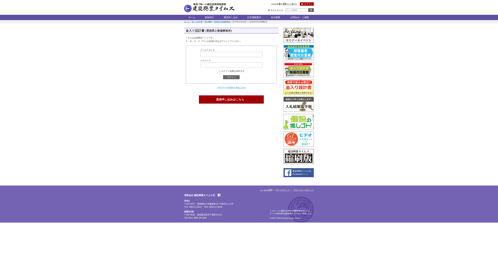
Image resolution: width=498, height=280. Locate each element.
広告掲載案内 (254, 17)
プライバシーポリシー (303, 190)
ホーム (191, 17)
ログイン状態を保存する (233, 71)
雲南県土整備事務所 (222, 22)
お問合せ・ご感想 (299, 17)
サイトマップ (277, 10)
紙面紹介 (209, 17)
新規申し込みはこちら (230, 99)
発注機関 (208, 22)
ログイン (308, 4)
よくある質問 (266, 190)
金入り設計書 (197, 22)
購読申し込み (231, 17)
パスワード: (205, 61)
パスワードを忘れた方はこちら (231, 87)
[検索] (311, 10)
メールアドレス (207, 50)
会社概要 (275, 17)
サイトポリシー (282, 190)
